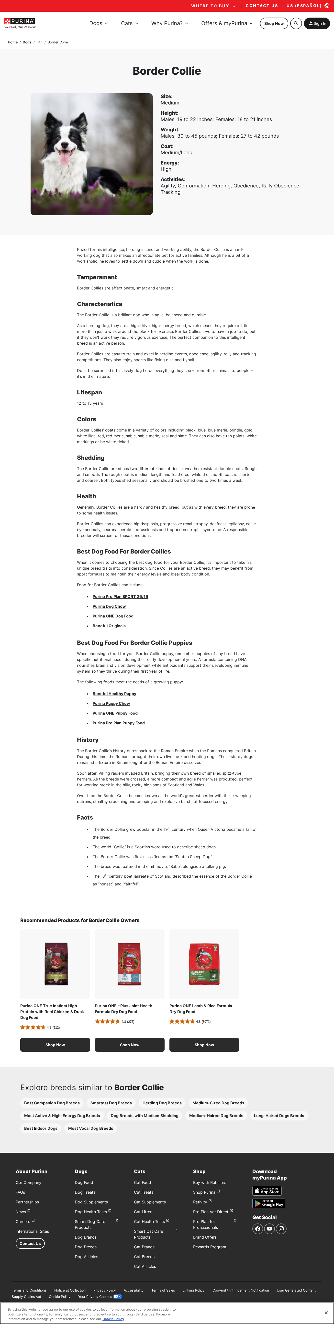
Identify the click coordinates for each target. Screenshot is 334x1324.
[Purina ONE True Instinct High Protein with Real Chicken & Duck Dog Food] (55, 964)
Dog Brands (86, 1237)
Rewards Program (209, 1246)
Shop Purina (204, 1192)
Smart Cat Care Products (148, 1234)
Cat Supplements (150, 1202)
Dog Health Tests (91, 1211)
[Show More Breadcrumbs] (40, 42)
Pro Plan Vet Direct (210, 1211)
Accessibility (134, 1290)
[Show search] (296, 23)
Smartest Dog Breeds (111, 1102)
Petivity (200, 1202)
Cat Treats (143, 1192)
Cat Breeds (144, 1256)
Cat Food (142, 1182)
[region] (167, 1313)
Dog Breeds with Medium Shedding (144, 1115)
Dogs (27, 42)
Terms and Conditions (29, 1290)
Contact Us (30, 1243)
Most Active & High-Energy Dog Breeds (62, 1115)
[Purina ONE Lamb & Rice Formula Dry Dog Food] (204, 964)
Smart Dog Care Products (90, 1224)
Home (13, 42)
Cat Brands (144, 1246)
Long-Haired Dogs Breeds (279, 1115)
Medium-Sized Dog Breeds (218, 1102)
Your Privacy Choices (95, 1296)
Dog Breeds (86, 1246)
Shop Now (274, 23)
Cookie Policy (59, 1296)
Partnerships (27, 1202)
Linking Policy (194, 1290)
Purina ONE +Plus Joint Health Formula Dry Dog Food (123, 1008)
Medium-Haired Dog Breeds (216, 1115)
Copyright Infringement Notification (240, 1290)
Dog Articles (86, 1256)
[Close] (326, 1312)
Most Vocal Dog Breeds (90, 1128)
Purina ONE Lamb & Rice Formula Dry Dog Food (200, 1008)
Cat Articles (145, 1266)
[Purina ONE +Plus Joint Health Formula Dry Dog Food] (130, 964)
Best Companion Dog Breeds (52, 1102)
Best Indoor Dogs (40, 1128)
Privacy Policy (104, 1290)
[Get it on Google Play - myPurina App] (268, 1203)
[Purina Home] (20, 23)
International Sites (32, 1231)
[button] (55, 1045)
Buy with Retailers (209, 1182)
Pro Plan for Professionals (205, 1224)
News (21, 1211)
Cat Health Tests (149, 1221)
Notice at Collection (70, 1290)
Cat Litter (143, 1211)
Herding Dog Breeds (162, 1102)
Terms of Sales (163, 1290)
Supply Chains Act (26, 1296)
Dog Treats (85, 1192)
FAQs (20, 1192)
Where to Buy (210, 5)
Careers (23, 1221)
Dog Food (84, 1182)
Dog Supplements (91, 1202)
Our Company (28, 1182)
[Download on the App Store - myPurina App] (267, 1191)
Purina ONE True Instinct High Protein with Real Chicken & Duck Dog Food (52, 1011)
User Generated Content (296, 1290)
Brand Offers (205, 1237)
